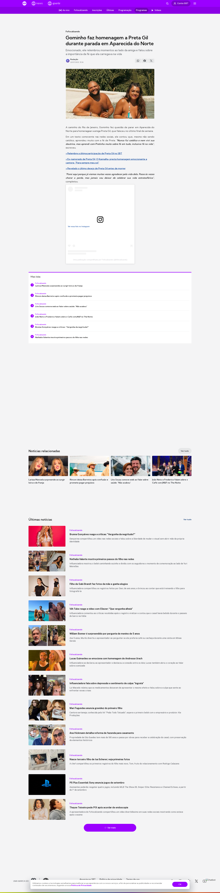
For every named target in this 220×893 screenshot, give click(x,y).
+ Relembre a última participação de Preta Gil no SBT (94, 153)
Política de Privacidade (81, 885)
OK (179, 884)
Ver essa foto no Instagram (79, 226)
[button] (48, 473)
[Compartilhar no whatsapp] (138, 61)
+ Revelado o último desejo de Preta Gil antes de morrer (96, 168)
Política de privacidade (111, 879)
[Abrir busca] (167, 3)
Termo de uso (133, 879)
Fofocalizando (73, 31)
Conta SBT (182, 3)
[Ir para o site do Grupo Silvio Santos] (26, 881)
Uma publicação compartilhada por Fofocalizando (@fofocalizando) (100, 260)
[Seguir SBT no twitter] (196, 881)
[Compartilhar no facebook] (145, 61)
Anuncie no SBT (87, 879)
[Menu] (195, 3)
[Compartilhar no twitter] (151, 61)
